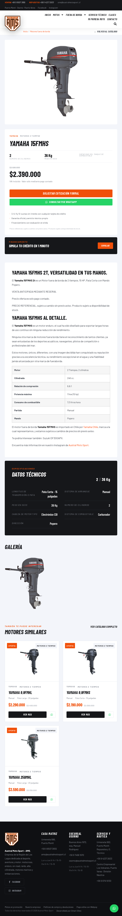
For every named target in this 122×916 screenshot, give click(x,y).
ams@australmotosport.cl (53, 854)
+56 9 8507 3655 (49, 848)
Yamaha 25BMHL (19, 777)
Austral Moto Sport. (79, 445)
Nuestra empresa (32, 907)
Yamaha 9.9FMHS (78, 692)
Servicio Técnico (98, 14)
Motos (56, 14)
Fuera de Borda (74, 14)
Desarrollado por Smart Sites (68, 910)
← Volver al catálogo (105, 31)
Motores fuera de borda (40, 31)
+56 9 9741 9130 (104, 880)
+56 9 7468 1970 (76, 855)
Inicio (48, 14)
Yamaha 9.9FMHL (20, 692)
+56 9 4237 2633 (104, 858)
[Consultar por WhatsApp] (51, 714)
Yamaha (14, 136)
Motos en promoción (13, 907)
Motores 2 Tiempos (30, 136)
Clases (112, 14)
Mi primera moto (96, 19)
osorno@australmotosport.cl (82, 860)
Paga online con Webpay (86, 907)
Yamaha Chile (90, 426)
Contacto (112, 19)
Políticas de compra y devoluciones (58, 907)
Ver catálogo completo (103, 626)
